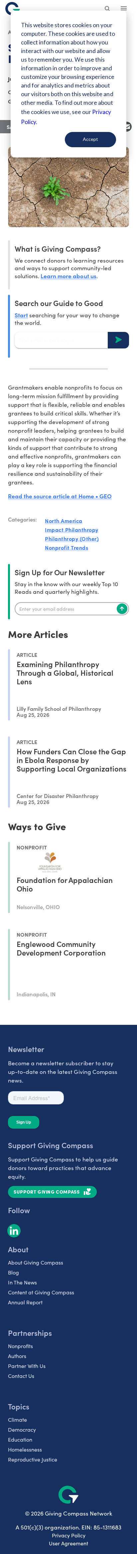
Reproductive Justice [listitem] (32, 1459)
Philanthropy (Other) (72, 538)
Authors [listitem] (17, 1355)
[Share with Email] (127, 127)
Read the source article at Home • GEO (60, 496)
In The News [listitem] (22, 1282)
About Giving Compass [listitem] (35, 1262)
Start (21, 315)
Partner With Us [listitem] (27, 1365)
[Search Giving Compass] (108, 9)
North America (63, 520)
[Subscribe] (122, 608)
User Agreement (68, 1543)
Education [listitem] (20, 1439)
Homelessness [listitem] (25, 1449)
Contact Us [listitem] (21, 1375)
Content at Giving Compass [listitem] (41, 1292)
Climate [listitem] (17, 1419)
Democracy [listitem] (22, 1429)
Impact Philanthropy (71, 529)
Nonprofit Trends (66, 547)
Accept (90, 139)
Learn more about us (68, 276)
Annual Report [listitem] (25, 1302)
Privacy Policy (68, 1535)
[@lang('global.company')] (12, 8)
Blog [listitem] (13, 1272)
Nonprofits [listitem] (20, 1345)
